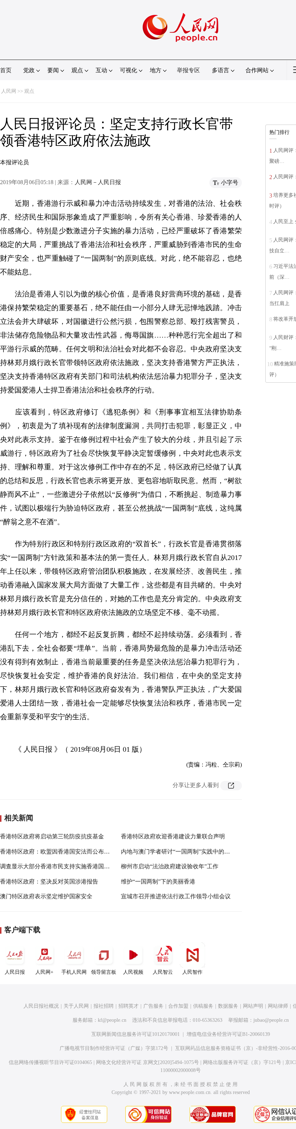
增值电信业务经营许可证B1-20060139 (228, 1034)
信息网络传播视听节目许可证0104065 (50, 1062)
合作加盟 (178, 1006)
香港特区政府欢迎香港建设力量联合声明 (173, 836)
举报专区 (188, 70)
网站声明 (253, 1006)
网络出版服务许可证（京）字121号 (242, 1062)
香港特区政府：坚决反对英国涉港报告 (49, 881)
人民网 (8, 91)
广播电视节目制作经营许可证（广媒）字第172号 (114, 1048)
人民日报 (15, 972)
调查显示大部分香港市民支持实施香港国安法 (58, 866)
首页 (6, 70)
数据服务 (228, 1006)
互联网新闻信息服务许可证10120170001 (135, 1034)
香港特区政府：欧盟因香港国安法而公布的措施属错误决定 (75, 851)
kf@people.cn (112, 1020)
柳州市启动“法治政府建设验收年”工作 (169, 866)
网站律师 (278, 1006)
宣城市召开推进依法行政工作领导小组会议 (176, 896)
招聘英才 (128, 1006)
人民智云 (163, 972)
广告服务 (153, 1006)
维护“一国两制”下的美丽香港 (158, 881)
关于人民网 (76, 1006)
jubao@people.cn (271, 1020)
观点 (29, 91)
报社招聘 (103, 1006)
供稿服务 (203, 1006)
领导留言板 (103, 972)
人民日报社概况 (41, 1006)
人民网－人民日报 (98, 182)
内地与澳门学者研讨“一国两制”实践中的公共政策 (184, 851)
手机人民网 (74, 972)
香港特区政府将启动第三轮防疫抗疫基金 (52, 836)
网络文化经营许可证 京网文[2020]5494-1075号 (147, 1062)
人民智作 (192, 972)
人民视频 (133, 972)
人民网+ (44, 972)
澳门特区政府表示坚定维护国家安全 (46, 896)
